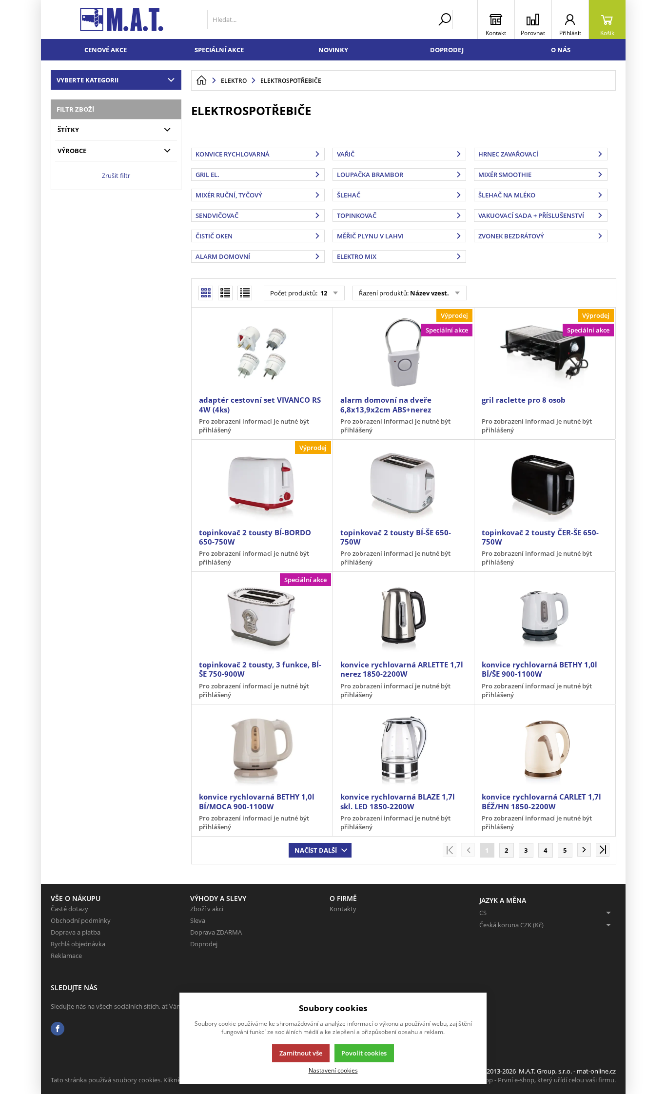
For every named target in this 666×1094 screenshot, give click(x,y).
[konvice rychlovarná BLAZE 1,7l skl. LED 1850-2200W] (403, 749)
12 (323, 293)
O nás (560, 49)
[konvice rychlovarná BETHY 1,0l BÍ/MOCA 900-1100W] (262, 749)
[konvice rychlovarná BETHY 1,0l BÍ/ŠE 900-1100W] (544, 617)
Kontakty (343, 908)
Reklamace (66, 955)
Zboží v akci (206, 908)
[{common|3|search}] (444, 19)
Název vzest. (429, 293)
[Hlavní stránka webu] (201, 80)
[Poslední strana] (602, 850)
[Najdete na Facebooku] (57, 1029)
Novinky (333, 49)
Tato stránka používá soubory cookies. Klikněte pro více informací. (146, 1079)
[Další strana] (584, 850)
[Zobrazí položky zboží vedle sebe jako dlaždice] (225, 293)
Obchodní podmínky (81, 920)
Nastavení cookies (333, 1070)
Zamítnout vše (300, 1053)
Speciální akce (219, 49)
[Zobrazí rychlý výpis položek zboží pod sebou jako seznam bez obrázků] (244, 293)
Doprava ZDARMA (216, 932)
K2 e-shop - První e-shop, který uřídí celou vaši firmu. (540, 1079)
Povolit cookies (364, 1053)
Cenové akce (105, 49)
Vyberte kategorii (87, 80)
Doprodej (447, 49)
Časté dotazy (69, 908)
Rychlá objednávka (78, 943)
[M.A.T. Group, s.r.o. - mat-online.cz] (121, 19)
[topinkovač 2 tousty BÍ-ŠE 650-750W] (403, 485)
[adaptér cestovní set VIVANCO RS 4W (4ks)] (262, 352)
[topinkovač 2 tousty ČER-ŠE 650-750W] (544, 485)
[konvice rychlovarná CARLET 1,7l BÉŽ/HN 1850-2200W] (544, 749)
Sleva (197, 920)
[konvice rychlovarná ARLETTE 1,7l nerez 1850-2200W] (403, 617)
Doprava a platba (75, 932)
